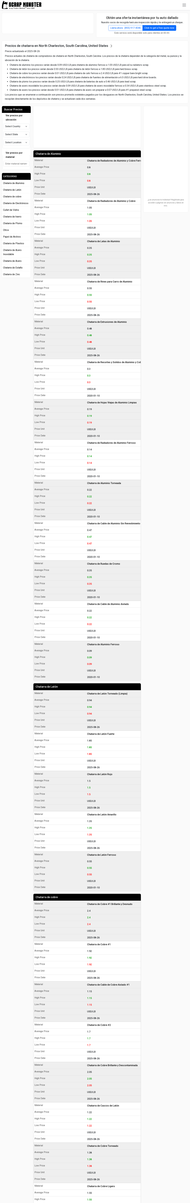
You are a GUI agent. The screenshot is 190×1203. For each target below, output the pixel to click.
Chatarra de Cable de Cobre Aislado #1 (108, 984)
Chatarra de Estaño (13, 267)
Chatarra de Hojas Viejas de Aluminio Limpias (112, 402)
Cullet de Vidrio (11, 210)
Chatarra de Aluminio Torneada (104, 483)
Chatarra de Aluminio (48, 153)
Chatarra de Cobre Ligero (101, 1186)
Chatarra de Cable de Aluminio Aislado (108, 604)
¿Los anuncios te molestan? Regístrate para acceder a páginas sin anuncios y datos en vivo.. (166, 203)
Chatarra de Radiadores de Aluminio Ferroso (111, 442)
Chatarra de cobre (47, 897)
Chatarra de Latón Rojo (99, 774)
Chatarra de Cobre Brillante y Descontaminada (112, 1065)
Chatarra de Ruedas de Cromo (103, 563)
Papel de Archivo (12, 236)
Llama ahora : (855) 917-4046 (125, 27)
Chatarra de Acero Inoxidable (12, 252)
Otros (6, 230)
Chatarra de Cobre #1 (99, 944)
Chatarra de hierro (12, 216)
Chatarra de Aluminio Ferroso (103, 644)
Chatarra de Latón (47, 686)
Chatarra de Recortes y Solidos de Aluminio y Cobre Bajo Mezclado (113, 362)
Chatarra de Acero (12, 261)
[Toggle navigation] (184, 5)
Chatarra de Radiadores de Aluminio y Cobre (111, 201)
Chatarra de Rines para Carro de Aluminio (109, 281)
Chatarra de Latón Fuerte (100, 734)
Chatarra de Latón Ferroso (101, 854)
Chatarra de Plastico (13, 243)
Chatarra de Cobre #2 (99, 1025)
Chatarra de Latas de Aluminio (103, 241)
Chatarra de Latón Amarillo (101, 814)
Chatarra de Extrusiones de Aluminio (107, 322)
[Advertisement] (48, 23)
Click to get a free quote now (159, 27)
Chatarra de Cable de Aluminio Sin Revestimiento (113, 523)
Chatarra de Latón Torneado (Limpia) (107, 693)
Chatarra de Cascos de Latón (103, 1105)
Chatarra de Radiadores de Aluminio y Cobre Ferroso (113, 160)
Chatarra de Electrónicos (15, 203)
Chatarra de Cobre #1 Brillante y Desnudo (109, 904)
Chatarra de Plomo (12, 223)
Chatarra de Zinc (11, 274)
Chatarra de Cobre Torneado (102, 1146)
